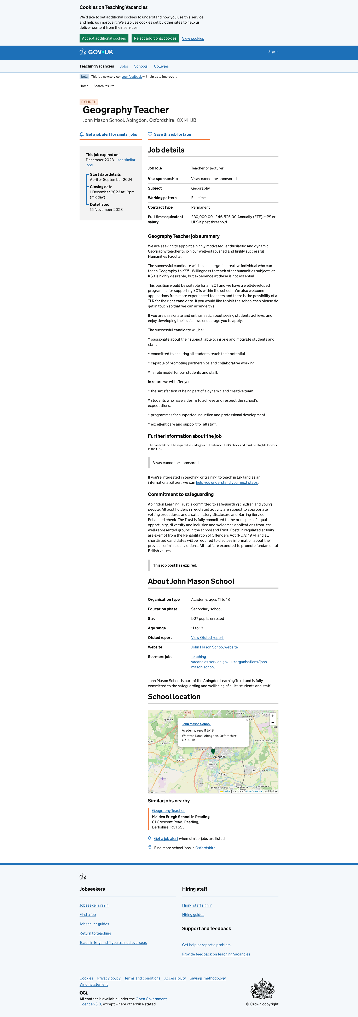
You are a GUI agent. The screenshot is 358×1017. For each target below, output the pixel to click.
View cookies (193, 38)
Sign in (273, 52)
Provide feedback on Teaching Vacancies (216, 954)
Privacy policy (109, 978)
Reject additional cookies (155, 38)
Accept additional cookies (104, 38)
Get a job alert (166, 838)
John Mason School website (214, 647)
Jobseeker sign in (94, 905)
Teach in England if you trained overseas (113, 942)
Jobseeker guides (94, 923)
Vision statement (94, 984)
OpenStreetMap (254, 791)
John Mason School (196, 724)
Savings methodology (208, 978)
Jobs (124, 66)
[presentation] (213, 751)
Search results (104, 86)
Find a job (88, 914)
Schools (141, 66)
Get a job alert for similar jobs (111, 134)
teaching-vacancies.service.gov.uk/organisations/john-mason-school (229, 661)
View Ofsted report (207, 637)
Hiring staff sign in (197, 905)
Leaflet (227, 791)
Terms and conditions (142, 978)
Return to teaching (95, 933)
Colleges (161, 66)
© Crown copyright (262, 1004)
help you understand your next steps (227, 482)
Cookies (86, 978)
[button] (213, 752)
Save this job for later (172, 134)
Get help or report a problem (206, 944)
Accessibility (175, 978)
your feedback (132, 77)
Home (84, 86)
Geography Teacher (168, 810)
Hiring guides (193, 914)
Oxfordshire (205, 847)
